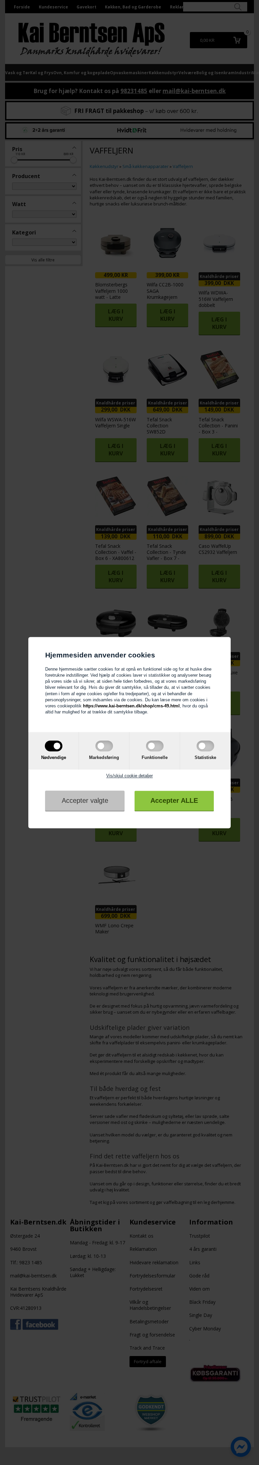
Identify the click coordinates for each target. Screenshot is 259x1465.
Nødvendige (53, 757)
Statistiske (205, 757)
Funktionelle (155, 757)
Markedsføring (104, 757)
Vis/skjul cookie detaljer (129, 775)
